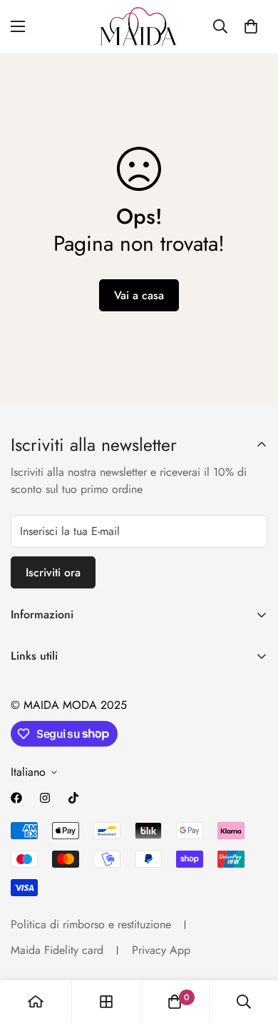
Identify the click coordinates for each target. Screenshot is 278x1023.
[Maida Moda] (139, 26)
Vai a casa (139, 295)
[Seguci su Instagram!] (45, 798)
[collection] (106, 1002)
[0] (251, 26)
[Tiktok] (73, 798)
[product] (35, 1001)
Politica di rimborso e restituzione (91, 924)
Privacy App (161, 950)
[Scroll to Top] (252, 947)
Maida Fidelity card (57, 950)
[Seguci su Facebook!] (16, 798)
